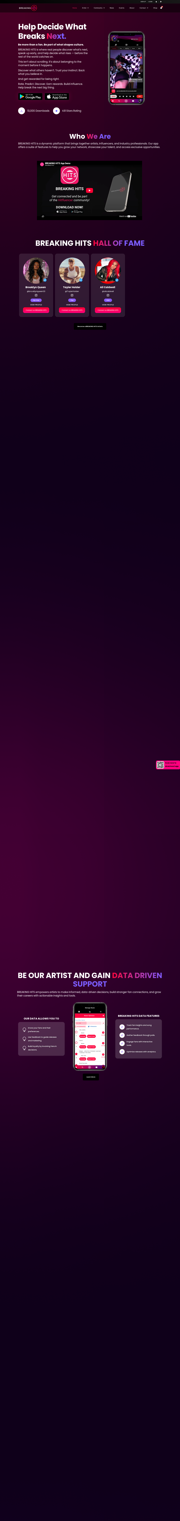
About (131, 8)
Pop (72, 300)
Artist (84, 8)
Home (74, 8)
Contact (143, 8)
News (112, 8)
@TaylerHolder (72, 291)
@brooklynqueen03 (36, 291)
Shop (155, 8)
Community (98, 8)
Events (121, 8)
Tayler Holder (71, 287)
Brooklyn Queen (36, 287)
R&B (108, 300)
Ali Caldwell (107, 287)
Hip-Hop (36, 300)
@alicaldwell (108, 291)
